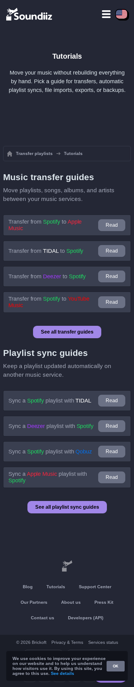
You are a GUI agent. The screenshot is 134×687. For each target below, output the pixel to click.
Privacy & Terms (67, 642)
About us (71, 602)
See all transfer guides (67, 331)
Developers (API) (85, 617)
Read (112, 225)
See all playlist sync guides (67, 507)
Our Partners (34, 602)
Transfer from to (45, 225)
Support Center (95, 586)
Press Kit (103, 602)
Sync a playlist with (49, 401)
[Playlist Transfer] (29, 14)
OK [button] (115, 666)
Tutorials (55, 586)
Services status (103, 642)
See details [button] (62, 673)
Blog (28, 586)
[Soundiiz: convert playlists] (67, 566)
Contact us (42, 617)
